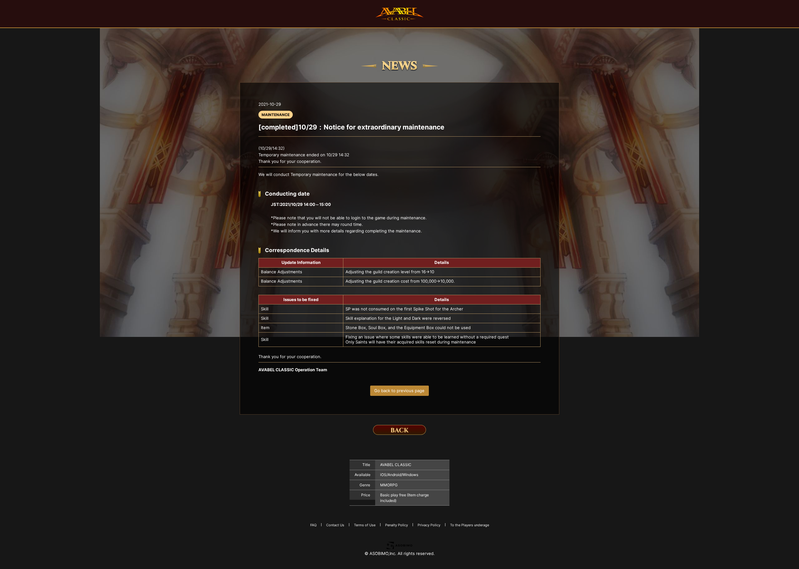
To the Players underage (469, 525)
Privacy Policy (429, 525)
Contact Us (335, 525)
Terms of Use (364, 525)
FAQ (313, 525)
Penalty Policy (396, 525)
